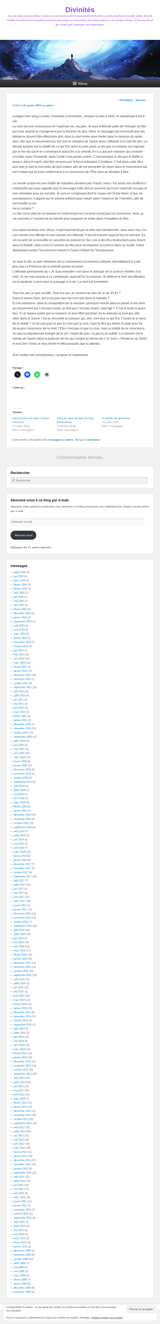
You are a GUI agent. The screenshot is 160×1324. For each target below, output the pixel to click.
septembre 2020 (22, 736)
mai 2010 (18, 1230)
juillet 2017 (19, 884)
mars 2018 (19, 851)
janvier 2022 (20, 670)
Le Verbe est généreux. (116, 418)
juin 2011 (18, 1185)
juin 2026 (18, 576)
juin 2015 (18, 987)
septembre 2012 (22, 1123)
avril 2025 (18, 605)
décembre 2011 (22, 1160)
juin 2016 (18, 938)
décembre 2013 (22, 1061)
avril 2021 (18, 707)
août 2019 (19, 786)
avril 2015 (18, 995)
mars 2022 (19, 662)
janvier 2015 (20, 1008)
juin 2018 (18, 839)
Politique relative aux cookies (107, 1317)
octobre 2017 (20, 872)
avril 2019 (18, 798)
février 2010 (20, 1242)
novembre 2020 (22, 728)
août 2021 (19, 691)
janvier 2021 (20, 720)
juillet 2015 (19, 983)
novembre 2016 (22, 917)
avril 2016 (18, 946)
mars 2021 (19, 711)
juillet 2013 (19, 1082)
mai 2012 (18, 1139)
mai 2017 (18, 892)
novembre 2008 (22, 1291)
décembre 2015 (22, 962)
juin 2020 (18, 744)
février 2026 (20, 584)
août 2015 (19, 979)
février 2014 (20, 1053)
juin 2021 (18, 699)
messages (55, 439)
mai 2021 (18, 703)
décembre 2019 (22, 769)
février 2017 (20, 905)
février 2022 (20, 666)
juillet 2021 (19, 695)
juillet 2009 (19, 1263)
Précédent (124, 100)
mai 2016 (18, 942)
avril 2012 (18, 1143)
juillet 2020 (19, 740)
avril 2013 (18, 1094)
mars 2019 (19, 802)
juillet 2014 (19, 1032)
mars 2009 (19, 1275)
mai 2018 (18, 843)
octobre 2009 (20, 1259)
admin (50, 105)
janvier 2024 (20, 617)
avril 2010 (18, 1234)
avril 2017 (18, 896)
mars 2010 (19, 1238)
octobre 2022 (20, 646)
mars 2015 (19, 999)
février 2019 (20, 806)
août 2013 (19, 1077)
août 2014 (19, 1028)
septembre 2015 (22, 975)
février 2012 (20, 1151)
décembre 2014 (22, 1012)
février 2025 (20, 609)
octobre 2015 (20, 971)
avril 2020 (18, 753)
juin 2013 (18, 1086)
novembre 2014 (22, 1016)
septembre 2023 (22, 621)
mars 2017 (19, 901)
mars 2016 (19, 950)
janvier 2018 (20, 860)
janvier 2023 (20, 637)
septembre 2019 (22, 781)
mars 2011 (19, 1197)
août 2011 (18, 1176)
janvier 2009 (20, 1283)
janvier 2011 (20, 1205)
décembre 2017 (22, 864)
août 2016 (19, 930)
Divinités (80, 10)
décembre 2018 (22, 814)
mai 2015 (18, 991)
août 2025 (19, 592)
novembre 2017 (22, 868)
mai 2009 (18, 1267)
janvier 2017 (20, 909)
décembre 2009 (22, 1250)
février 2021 (20, 716)
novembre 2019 (22, 773)
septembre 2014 (22, 1024)
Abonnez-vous (23, 535)
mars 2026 (19, 580)
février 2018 (20, 855)
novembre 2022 (22, 642)
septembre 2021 (22, 687)
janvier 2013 (20, 1106)
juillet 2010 (19, 1226)
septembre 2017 (22, 876)
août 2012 (19, 1127)
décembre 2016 (22, 913)
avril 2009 (18, 1271)
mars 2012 (19, 1147)
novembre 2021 (22, 679)
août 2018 (19, 831)
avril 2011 (18, 1193)
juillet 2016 (19, 934)
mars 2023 (19, 633)
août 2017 (19, 880)
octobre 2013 (20, 1069)
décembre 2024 (22, 613)
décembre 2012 (22, 1110)
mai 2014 (18, 1041)
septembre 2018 (22, 827)
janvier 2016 (20, 958)
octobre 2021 (20, 683)
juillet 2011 (19, 1180)
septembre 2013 (22, 1073)
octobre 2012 (20, 1119)
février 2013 (20, 1102)
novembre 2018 (22, 819)
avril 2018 (18, 847)
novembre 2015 (22, 966)
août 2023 (19, 625)
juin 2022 (18, 650)
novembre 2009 (22, 1254)
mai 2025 (18, 600)
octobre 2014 (20, 1020)
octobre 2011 (20, 1168)
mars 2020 (19, 757)
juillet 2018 (19, 835)
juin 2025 (18, 596)
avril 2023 (18, 629)
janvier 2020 (20, 765)
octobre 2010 (20, 1213)
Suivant (142, 100)
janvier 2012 (20, 1156)
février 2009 (20, 1279)
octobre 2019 (20, 777)
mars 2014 (19, 1049)
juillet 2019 (19, 790)
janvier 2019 (20, 810)
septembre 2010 (22, 1217)
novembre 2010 (22, 1209)
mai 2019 (18, 794)
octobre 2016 (20, 921)
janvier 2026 (20, 588)
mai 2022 (18, 654)
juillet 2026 (19, 572)
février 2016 (20, 954)
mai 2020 (18, 749)
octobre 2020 (20, 732)
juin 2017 (18, 888)
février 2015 (20, 1004)
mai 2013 (18, 1090)
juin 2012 (18, 1135)
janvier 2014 (20, 1057)
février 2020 (20, 761)
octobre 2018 (20, 823)
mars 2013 (19, 1098)
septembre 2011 (22, 1172)
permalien (94, 439)
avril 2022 (18, 658)
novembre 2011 (22, 1164)
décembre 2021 (22, 675)
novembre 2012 (22, 1115)
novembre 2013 (22, 1065)
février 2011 (20, 1201)
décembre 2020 (22, 724)
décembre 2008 (22, 1287)
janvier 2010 (20, 1246)
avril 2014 (18, 1045)
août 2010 (19, 1221)
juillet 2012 (19, 1131)
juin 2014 (18, 1036)
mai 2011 (18, 1189)
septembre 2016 (22, 925)
